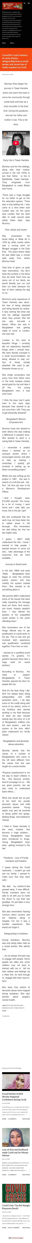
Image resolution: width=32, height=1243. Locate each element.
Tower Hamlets (19, 1008)
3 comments (12, 1174)
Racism (10, 1008)
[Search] (24, 3)
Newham (5, 1008)
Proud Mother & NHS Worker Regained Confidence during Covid (14, 1096)
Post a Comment (14, 1227)
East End (10, 1005)
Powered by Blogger (17, 1238)
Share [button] (4, 1010)
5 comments (12, 1119)
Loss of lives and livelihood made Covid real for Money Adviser (15, 1152)
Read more (26, 1119)
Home (4, 43)
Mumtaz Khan (18, 1005)
